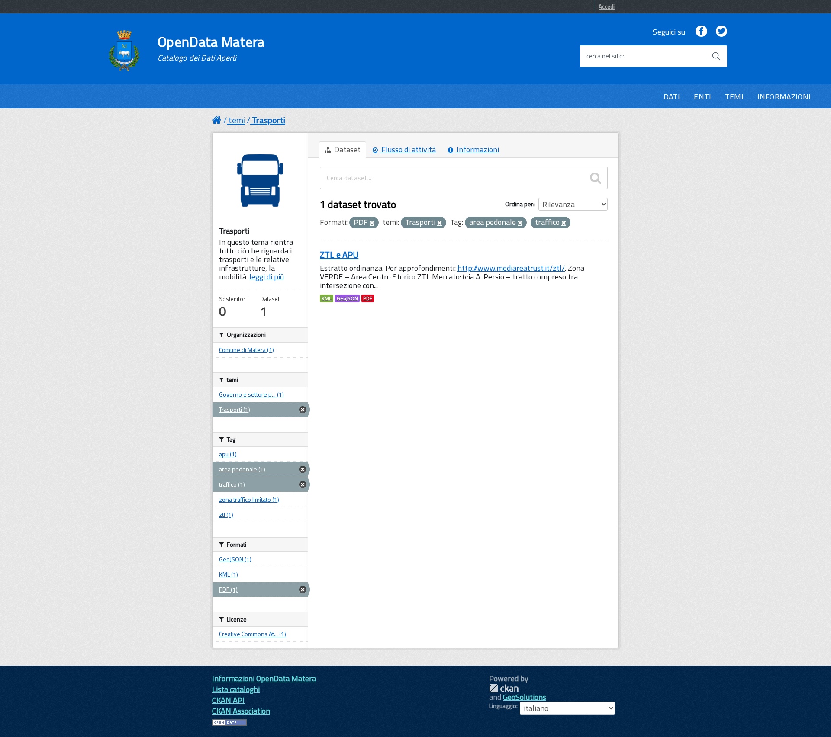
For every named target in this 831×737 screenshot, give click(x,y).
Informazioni (477, 149)
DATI (672, 97)
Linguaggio (502, 706)
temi (237, 120)
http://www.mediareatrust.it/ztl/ (511, 268)
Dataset (346, 149)
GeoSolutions (524, 697)
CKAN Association (241, 711)
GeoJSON (347, 298)
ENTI (702, 97)
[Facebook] (701, 32)
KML (327, 298)
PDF (367, 298)
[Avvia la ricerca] (716, 56)
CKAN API (228, 700)
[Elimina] (372, 223)
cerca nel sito (604, 56)
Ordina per (519, 203)
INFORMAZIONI (784, 97)
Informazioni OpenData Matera (264, 678)
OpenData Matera (211, 48)
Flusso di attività (408, 149)
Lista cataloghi (236, 689)
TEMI (734, 97)
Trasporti (268, 120)
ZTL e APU (339, 254)
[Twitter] (721, 32)
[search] (595, 177)
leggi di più (266, 276)
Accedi (607, 6)
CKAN (504, 688)
